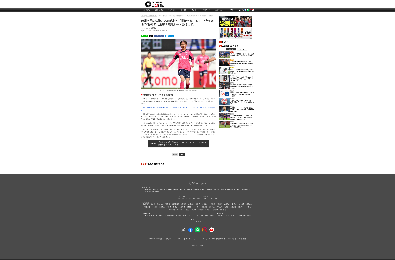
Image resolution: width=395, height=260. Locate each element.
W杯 (201, 215)
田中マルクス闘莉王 (153, 191)
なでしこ (203, 184)
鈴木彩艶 (154, 207)
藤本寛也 (233, 207)
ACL (179, 198)
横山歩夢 (215, 210)
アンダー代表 (213, 198)
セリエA (178, 215)
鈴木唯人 (234, 204)
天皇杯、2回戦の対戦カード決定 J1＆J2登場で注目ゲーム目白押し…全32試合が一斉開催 (242, 94)
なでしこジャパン (231, 215)
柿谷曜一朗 (148, 189)
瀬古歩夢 (241, 204)
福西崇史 (162, 189)
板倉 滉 (153, 204)
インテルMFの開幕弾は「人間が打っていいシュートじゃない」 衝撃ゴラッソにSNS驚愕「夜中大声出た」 (241, 117)
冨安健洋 (189, 207)
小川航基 (212, 204)
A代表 (205, 198)
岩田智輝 (183, 204)
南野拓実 (200, 210)
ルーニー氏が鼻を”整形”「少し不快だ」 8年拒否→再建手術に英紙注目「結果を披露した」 (242, 63)
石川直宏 (223, 189)
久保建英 (219, 204)
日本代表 (183, 10)
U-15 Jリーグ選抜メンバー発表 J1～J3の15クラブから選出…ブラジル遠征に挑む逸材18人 (242, 71)
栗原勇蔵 (189, 189)
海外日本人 (195, 10)
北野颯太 (164, 31)
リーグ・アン (187, 215)
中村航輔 (204, 207)
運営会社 (168, 239)
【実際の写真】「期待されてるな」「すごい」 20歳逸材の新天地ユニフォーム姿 (182, 143)
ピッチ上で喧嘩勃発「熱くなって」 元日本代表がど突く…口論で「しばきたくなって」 (242, 55)
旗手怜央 (212, 207)
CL (194, 215)
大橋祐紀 (204, 204)
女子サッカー (219, 10)
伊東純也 (160, 204)
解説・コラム (159, 10)
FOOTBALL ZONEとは (156, 239)
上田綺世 (190, 204)
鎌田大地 (249, 204)
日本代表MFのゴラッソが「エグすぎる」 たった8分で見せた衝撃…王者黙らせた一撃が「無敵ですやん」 (242, 125)
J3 (190, 198)
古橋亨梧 (240, 207)
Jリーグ (191, 184)
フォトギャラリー (197, 221)
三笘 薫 (186, 210)
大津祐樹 (182, 189)
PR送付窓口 (242, 239)
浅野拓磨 (146, 204)
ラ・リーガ (159, 215)
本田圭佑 (248, 207)
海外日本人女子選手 (245, 215)
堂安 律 (183, 207)
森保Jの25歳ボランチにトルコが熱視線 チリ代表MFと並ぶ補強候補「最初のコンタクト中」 (242, 86)
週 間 (231, 49)
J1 (183, 198)
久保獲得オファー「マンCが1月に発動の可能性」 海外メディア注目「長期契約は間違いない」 (242, 109)
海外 (197, 184)
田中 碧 (169, 207)
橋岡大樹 (219, 207)
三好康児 (193, 210)
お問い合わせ (232, 239)
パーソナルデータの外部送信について (213, 239)
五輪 (206, 215)
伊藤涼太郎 (175, 204)
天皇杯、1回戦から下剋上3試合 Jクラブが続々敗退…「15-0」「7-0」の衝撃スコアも (242, 102)
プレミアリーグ (149, 215)
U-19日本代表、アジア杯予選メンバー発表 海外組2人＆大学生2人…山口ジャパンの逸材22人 (241, 78)
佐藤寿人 (203, 189)
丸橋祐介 (155, 189)
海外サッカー (207, 10)
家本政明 (236, 189)
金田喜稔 (230, 189)
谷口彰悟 (175, 207)
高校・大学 (196, 198)
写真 (231, 10)
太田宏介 (169, 189)
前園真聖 (216, 189)
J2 (186, 198)
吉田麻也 (223, 210)
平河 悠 (226, 207)
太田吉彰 (175, 189)
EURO (212, 215)
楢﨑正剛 (209, 189)
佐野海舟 (227, 204)
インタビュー (147, 10)
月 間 (242, 49)
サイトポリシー (178, 239)
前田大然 (179, 210)
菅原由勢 (147, 207)
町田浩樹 (172, 210)
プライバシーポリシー (192, 239)
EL (197, 215)
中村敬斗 (197, 207)
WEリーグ (221, 215)
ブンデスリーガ (169, 215)
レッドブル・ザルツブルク (153, 31)
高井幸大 (162, 207)
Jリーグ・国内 (171, 10)
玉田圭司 (196, 189)
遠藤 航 (198, 204)
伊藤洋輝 (167, 204)
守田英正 (208, 210)
